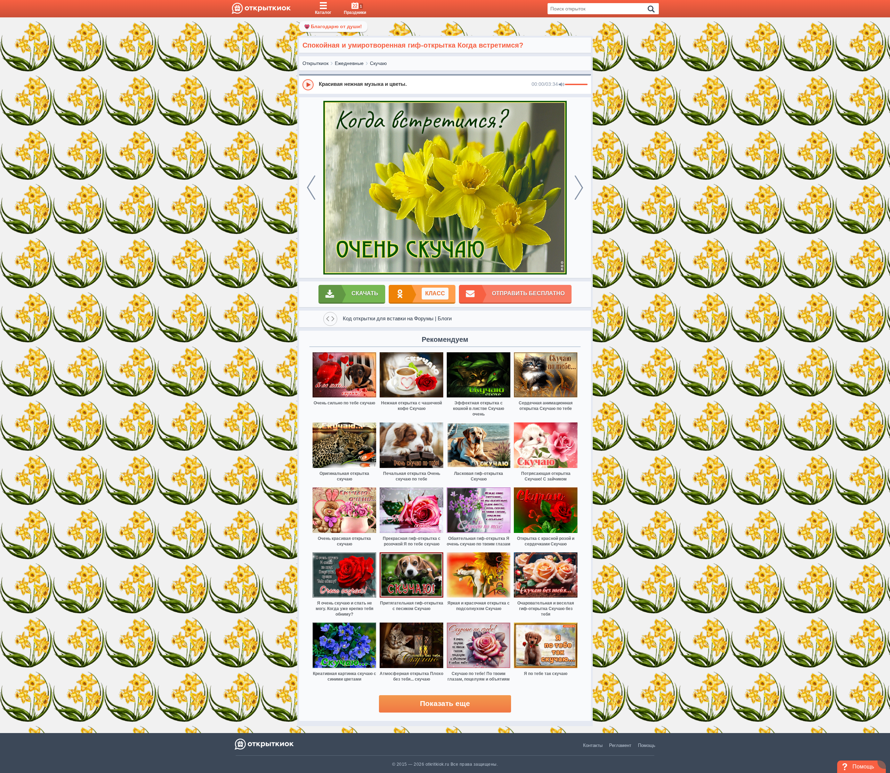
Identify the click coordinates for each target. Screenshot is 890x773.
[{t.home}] (265, 744)
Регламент (620, 745)
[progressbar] (576, 84)
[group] (445, 84)
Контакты (592, 745)
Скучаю (378, 63)
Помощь (646, 745)
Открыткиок (315, 63)
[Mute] (561, 84)
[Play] (308, 84)
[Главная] (261, 9)
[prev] (311, 187)
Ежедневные (349, 63)
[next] (578, 187)
